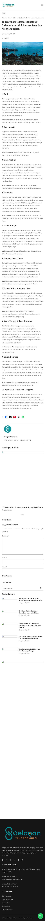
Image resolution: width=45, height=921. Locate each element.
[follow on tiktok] (22, 860)
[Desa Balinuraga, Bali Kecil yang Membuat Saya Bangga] (9, 653)
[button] (42, 5)
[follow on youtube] (10, 860)
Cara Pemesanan (6, 896)
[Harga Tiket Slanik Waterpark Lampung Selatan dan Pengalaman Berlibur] (9, 628)
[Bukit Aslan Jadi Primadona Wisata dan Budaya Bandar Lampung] (9, 641)
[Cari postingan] (40, 588)
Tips (4, 13)
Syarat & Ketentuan (7, 899)
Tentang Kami (6, 903)
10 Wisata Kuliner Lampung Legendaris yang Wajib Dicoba (22, 507)
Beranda (4, 18)
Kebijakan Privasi (7, 909)
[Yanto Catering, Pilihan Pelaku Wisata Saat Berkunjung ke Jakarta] (9, 603)
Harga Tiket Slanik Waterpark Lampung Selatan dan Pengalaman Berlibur (30, 625)
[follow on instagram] (7, 860)
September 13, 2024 (9, 34)
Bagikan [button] (6, 38)
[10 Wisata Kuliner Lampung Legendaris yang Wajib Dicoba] (9, 615)
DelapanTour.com (10, 437)
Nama (4, 557)
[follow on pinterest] (18, 860)
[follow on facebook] (3, 860)
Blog (9, 18)
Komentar (5, 536)
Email (4, 567)
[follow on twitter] (14, 860)
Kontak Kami (6, 906)
